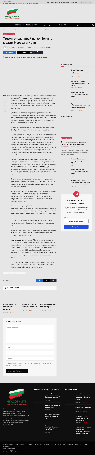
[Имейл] (5, 105)
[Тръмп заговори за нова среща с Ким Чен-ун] (38, 407)
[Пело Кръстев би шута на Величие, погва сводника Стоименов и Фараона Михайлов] (69, 430)
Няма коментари (32, 47)
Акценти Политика (9, 34)
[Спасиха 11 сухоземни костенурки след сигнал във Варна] (30, 297)
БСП (55, 25)
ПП (41, 444)
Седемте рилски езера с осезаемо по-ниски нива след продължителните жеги (80, 105)
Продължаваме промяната (19, 25)
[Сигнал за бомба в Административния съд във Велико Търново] (38, 396)
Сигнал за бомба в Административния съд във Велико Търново (52, 395)
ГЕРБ (10, 25)
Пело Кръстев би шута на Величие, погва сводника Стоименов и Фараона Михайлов (83, 430)
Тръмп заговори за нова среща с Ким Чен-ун (52, 406)
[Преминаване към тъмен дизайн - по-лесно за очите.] (93, 25)
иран (23, 273)
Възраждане (43, 25)
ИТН (64, 444)
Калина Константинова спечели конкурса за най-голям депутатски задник (83, 396)
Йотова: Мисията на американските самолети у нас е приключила (9, 307)
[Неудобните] (12, 13)
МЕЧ (76, 444)
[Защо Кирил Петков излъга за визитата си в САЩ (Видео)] (69, 418)
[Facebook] (5, 100)
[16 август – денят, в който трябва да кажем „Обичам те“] (38, 428)
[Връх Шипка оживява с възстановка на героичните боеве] (48, 297)
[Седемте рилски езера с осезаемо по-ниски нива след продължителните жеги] (65, 106)
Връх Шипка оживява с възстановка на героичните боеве (21, 3)
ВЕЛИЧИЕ (70, 444)
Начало (3, 25)
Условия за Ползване (35, 447)
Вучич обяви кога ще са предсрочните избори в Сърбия (52, 416)
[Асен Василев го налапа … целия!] (69, 409)
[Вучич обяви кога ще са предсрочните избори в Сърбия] (38, 417)
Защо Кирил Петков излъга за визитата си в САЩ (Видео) (83, 418)
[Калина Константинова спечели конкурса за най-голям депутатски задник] (69, 396)
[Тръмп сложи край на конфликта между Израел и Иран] (29, 73)
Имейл (66, 217)
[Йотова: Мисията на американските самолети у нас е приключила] (11, 297)
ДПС (50, 25)
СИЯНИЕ (72, 25)
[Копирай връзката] (5, 109)
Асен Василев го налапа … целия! (83, 408)
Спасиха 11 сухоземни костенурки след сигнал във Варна (29, 306)
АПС (81, 444)
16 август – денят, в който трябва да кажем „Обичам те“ (52, 427)
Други (79, 25)
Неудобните (12, 47)
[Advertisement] (68, 13)
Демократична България (31, 25)
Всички (86, 25)
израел (17, 273)
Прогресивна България (63, 25)
